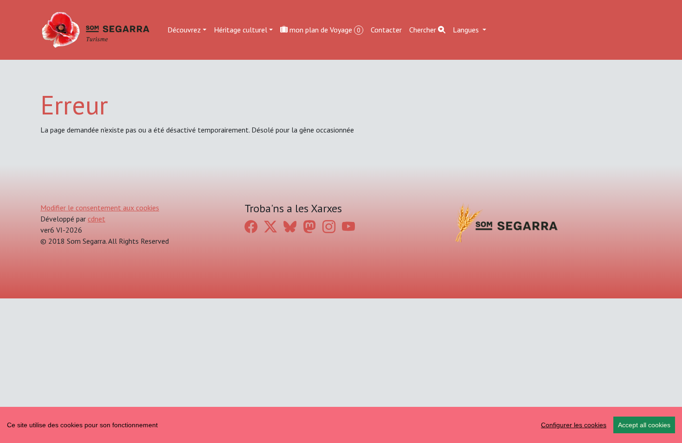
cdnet (96, 218)
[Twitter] (270, 226)
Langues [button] (467, 29)
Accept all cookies (644, 425)
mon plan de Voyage (324, 29)
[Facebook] (250, 226)
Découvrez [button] (184, 29)
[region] (341, 425)
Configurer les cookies (573, 425)
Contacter (386, 29)
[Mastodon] (309, 226)
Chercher (423, 29)
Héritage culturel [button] (240, 29)
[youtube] (348, 226)
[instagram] (328, 226)
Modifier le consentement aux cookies (99, 207)
